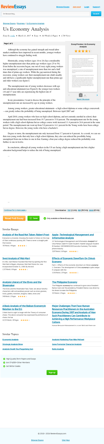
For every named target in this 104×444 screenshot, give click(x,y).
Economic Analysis (10, 339)
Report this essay (83, 99)
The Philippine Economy (64, 282)
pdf (79, 210)
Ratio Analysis (58, 349)
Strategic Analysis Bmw (12, 344)
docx (91, 210)
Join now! (77, 7)
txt (69, 210)
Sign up (52, 372)
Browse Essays (62, 7)
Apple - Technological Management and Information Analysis (73, 236)
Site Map (66, 440)
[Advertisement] (52, 179)
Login (86, 7)
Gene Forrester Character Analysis (67, 344)
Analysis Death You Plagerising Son (17, 349)
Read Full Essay (14, 218)
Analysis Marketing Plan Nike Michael (68, 339)
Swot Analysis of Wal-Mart (16, 258)
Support (96, 7)
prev (68, 95)
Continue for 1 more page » (15, 210)
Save (35, 218)
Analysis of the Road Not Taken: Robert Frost (25, 234)
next (97, 95)
